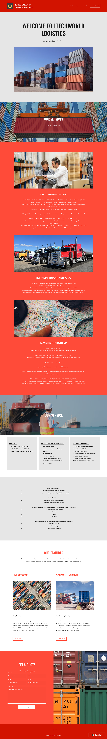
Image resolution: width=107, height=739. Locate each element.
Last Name (31, 673)
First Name (11, 673)
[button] (53, 69)
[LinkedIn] (84, 6)
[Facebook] (82, 6)
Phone (29, 679)
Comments (11, 686)
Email (9, 679)
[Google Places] (87, 6)
